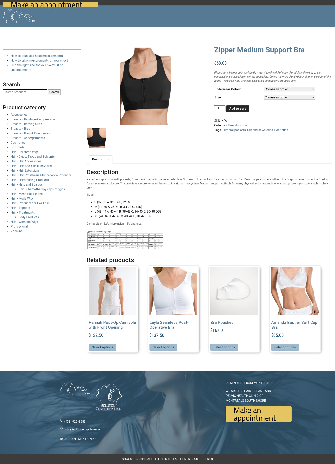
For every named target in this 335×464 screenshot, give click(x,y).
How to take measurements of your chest (39, 60)
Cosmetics (18, 142)
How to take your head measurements (37, 56)
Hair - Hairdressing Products (30, 180)
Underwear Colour (227, 89)
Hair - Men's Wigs (22, 198)
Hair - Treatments (23, 212)
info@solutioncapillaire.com (83, 429)
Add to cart (237, 108)
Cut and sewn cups (260, 130)
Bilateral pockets (234, 130)
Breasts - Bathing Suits (26, 124)
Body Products (28, 217)
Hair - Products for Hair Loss (30, 203)
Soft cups (281, 130)
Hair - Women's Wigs (24, 222)
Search (54, 92)
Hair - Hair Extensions (25, 170)
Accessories (19, 114)
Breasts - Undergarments (28, 138)
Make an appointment (46, 4)
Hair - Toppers (20, 208)
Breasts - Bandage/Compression (33, 119)
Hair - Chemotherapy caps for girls (41, 189)
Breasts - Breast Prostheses (30, 133)
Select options (102, 347)
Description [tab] (100, 159)
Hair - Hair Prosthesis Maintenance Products (41, 175)
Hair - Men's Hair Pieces (27, 194)
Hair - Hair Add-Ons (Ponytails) (31, 166)
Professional (19, 226)
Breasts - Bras (20, 128)
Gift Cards (17, 147)
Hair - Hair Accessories (26, 161)
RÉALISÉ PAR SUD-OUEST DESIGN (192, 459)
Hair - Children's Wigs (25, 152)
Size (217, 97)
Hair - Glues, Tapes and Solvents (33, 156)
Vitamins (16, 231)
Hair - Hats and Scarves (27, 184)
